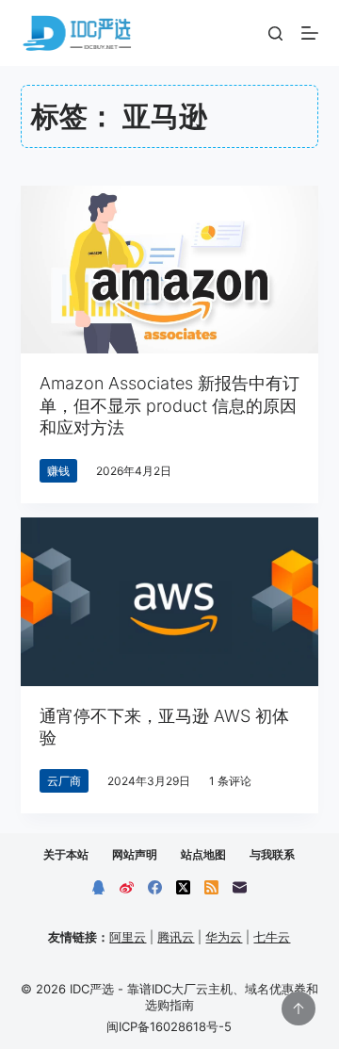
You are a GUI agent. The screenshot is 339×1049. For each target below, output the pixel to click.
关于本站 (66, 854)
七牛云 (271, 936)
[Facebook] (155, 887)
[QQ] (98, 887)
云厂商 (64, 781)
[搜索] (275, 33)
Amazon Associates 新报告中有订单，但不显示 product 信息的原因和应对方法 (169, 405)
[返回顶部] (298, 1008)
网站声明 (134, 854)
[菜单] (309, 33)
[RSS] (211, 887)
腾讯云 (175, 936)
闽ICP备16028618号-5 (169, 1026)
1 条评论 (230, 781)
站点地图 (203, 854)
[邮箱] (240, 887)
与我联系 (272, 854)
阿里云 (127, 936)
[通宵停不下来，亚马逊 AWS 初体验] (170, 601)
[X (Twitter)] (183, 887)
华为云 (223, 936)
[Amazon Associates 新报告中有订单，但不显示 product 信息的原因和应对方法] (170, 269)
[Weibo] (127, 887)
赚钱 (58, 471)
